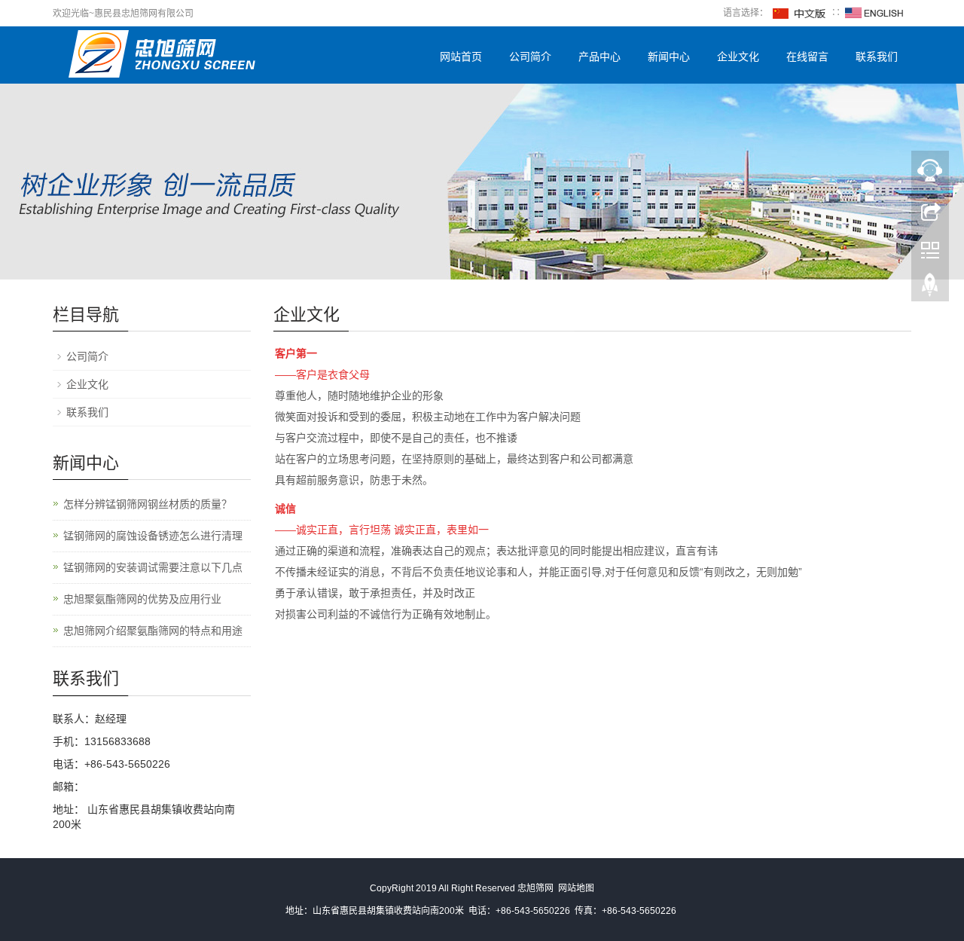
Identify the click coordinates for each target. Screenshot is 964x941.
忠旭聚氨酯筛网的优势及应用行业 (142, 599)
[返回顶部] (930, 288)
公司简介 (530, 56)
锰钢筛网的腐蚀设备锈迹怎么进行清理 (153, 536)
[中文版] (799, 13)
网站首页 (461, 56)
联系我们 (877, 56)
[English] (874, 13)
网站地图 (576, 888)
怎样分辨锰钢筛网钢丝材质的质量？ (147, 504)
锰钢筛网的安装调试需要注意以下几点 (153, 567)
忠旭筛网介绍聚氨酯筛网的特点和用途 (153, 631)
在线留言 (807, 56)
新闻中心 (669, 56)
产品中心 (599, 56)
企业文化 (738, 56)
